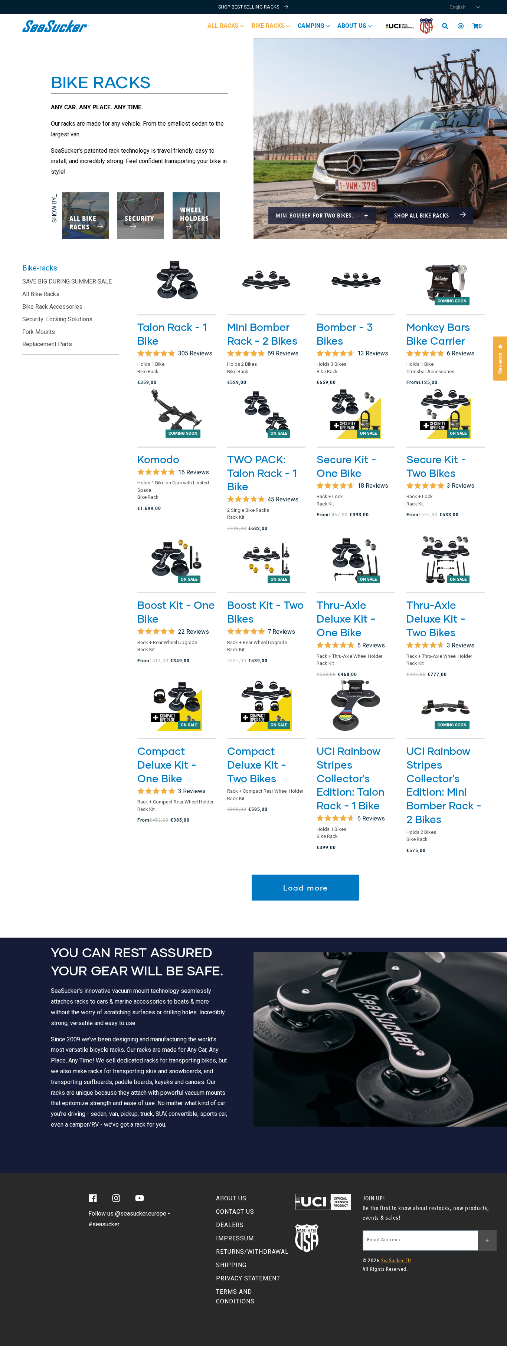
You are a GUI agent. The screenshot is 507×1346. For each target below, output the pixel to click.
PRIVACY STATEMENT (248, 1278)
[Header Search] (447, 26)
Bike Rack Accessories (52, 306)
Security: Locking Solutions (57, 319)
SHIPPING (231, 1265)
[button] (475, 26)
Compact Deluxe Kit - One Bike (166, 765)
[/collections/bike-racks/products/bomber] (356, 281)
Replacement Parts (47, 344)
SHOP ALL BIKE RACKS (422, 216)
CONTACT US (235, 1211)
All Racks (223, 25)
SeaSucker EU (396, 1260)
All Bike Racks (40, 294)
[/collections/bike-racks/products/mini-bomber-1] (266, 281)
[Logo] (56, 26)
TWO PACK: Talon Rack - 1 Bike (262, 473)
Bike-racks (39, 267)
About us (352, 25)
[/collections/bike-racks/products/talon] (176, 281)
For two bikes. (322, 216)
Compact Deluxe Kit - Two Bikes (256, 765)
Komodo (158, 459)
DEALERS (230, 1225)
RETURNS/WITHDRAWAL (252, 1251)
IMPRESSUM (235, 1238)
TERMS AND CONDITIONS (235, 1296)
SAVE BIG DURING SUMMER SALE (67, 281)
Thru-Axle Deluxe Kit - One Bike (346, 619)
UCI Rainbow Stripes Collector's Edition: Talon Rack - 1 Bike (351, 778)
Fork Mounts (38, 331)
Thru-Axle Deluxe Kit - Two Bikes (435, 619)
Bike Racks (269, 25)
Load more (305, 887)
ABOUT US (231, 1198)
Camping (312, 25)
